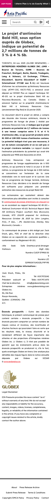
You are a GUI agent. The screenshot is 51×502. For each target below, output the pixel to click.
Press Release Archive (29, 487)
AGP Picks (6, 4)
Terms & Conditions (36, 492)
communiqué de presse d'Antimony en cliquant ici (26, 202)
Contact (45, 498)
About (14, 487)
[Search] (35, 22)
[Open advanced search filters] (41, 22)
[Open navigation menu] (4, 22)
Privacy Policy (32, 498)
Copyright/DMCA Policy (13, 498)
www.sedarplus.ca (12, 361)
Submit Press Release (16, 492)
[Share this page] (47, 22)
